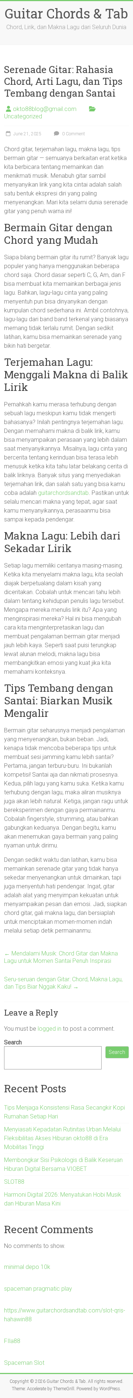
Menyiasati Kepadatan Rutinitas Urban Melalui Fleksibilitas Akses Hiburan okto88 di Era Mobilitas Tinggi (62, 1138)
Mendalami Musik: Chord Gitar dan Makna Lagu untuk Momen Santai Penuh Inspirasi (61, 957)
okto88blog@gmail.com (44, 108)
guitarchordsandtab (63, 492)
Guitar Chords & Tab (66, 13)
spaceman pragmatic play (38, 1288)
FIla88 (12, 1341)
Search (13, 1042)
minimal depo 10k (27, 1266)
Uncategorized (23, 116)
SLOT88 (14, 1181)
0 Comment (73, 133)
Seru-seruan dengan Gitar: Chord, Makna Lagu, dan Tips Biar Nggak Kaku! (63, 983)
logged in (49, 1028)
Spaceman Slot (24, 1362)
